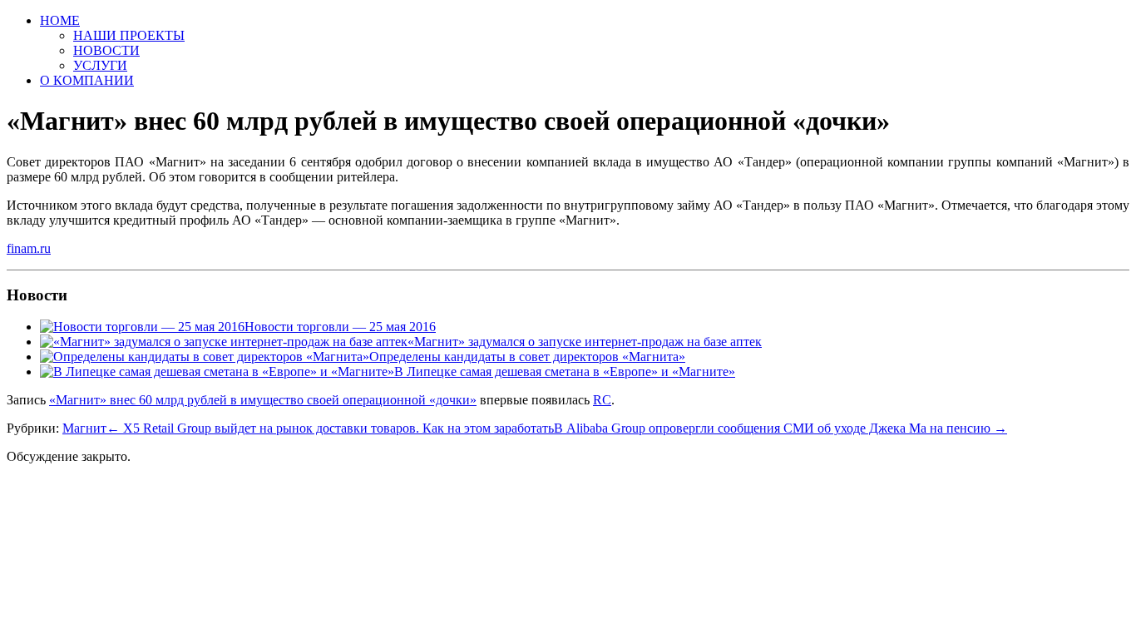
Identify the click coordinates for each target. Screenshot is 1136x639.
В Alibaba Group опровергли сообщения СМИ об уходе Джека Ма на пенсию (780, 428)
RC (602, 400)
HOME (60, 20)
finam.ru (29, 248)
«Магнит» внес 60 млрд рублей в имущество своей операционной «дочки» (263, 400)
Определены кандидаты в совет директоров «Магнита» (527, 356)
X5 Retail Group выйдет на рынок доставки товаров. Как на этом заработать (330, 428)
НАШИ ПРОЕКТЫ (129, 35)
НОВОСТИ (106, 50)
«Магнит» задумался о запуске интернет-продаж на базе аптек (584, 341)
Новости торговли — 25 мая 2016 (340, 327)
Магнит (84, 428)
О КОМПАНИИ (87, 80)
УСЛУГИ (100, 65)
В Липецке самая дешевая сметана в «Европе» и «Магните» (564, 371)
